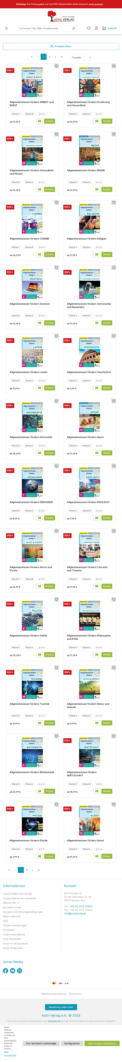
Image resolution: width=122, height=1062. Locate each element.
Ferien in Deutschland (15, 943)
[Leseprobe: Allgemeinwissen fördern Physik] (39, 856)
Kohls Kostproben (13, 948)
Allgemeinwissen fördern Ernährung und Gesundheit (88, 104)
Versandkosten (54, 1021)
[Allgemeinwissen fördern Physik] (32, 820)
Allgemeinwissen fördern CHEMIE (29, 238)
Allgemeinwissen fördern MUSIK (86, 170)
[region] (61, 4)
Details (49, 121)
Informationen (14, 886)
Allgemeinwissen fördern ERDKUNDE (31, 502)
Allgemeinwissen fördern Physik (29, 840)
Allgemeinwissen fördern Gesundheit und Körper (32, 172)
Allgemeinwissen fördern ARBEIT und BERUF (32, 104)
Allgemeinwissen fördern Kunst (85, 840)
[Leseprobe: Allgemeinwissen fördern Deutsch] (39, 322)
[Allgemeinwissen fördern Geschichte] (89, 352)
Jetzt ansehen (96, 4)
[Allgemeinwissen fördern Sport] (89, 417)
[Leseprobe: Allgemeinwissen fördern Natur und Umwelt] (96, 722)
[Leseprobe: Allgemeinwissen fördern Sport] (96, 452)
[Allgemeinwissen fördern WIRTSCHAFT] (89, 752)
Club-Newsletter (12, 938)
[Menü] (6, 28)
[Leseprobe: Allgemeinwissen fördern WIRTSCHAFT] (96, 791)
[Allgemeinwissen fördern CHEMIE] (32, 219)
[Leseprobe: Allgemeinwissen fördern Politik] (39, 654)
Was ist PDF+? (11, 902)
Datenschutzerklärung (53, 993)
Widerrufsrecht (11, 916)
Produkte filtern (63, 46)
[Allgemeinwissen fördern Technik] (32, 684)
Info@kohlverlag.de (75, 913)
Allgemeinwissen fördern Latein (28, 372)
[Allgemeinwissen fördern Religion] (89, 219)
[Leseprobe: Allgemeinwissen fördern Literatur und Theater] (96, 586)
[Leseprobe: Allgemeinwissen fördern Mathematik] (39, 791)
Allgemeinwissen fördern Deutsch (30, 303)
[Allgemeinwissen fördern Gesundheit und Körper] (32, 150)
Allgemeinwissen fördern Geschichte (89, 372)
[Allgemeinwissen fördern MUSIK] (89, 150)
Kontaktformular (12, 907)
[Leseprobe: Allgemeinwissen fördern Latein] (39, 387)
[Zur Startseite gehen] (61, 16)
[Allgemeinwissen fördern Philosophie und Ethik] (89, 616)
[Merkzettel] (89, 28)
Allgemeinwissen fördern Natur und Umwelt (88, 705)
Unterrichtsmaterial (14, 934)
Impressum (75, 993)
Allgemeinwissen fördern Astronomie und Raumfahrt (89, 305)
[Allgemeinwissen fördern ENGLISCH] (89, 482)
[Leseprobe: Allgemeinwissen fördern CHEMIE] (39, 254)
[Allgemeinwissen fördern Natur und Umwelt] (89, 684)
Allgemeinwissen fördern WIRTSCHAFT (82, 774)
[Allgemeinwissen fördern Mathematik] (32, 752)
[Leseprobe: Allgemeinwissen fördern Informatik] (39, 452)
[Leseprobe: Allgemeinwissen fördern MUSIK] (96, 189)
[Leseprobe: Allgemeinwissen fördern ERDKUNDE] (39, 517)
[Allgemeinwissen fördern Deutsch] (32, 284)
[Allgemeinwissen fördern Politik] (32, 616)
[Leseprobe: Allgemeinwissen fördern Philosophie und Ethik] (96, 654)
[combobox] (44, 28)
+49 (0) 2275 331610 (81, 906)
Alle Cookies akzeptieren (102, 1043)
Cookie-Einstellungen (15, 925)
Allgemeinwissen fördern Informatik (31, 437)
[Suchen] (73, 28)
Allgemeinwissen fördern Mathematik (32, 772)
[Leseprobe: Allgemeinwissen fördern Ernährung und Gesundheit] (96, 121)
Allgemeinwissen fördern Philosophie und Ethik (89, 637)
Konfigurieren (72, 1043)
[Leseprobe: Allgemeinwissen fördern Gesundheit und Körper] (39, 189)
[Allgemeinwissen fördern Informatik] (32, 417)
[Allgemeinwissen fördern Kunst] (89, 820)
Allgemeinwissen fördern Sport (85, 437)
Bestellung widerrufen (61, 1007)
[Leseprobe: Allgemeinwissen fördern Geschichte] (96, 387)
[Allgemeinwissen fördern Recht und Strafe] (32, 547)
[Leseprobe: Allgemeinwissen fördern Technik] (39, 722)
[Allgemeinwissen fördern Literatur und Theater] (89, 547)
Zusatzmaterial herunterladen (19, 898)
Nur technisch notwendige (41, 1043)
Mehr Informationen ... (10, 1055)
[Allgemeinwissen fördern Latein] (32, 352)
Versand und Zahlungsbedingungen (23, 911)
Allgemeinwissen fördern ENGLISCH (88, 502)
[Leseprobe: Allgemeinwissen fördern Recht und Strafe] (39, 586)
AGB (5, 920)
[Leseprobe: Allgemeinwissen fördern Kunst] (96, 856)
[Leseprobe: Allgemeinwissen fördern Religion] (96, 254)
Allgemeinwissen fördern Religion (86, 238)
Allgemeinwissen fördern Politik (28, 635)
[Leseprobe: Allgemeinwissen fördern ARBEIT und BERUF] (39, 121)
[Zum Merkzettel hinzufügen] (56, 66)
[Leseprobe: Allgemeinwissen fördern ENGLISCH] (96, 517)
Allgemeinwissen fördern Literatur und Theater (87, 569)
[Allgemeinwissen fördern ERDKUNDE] (32, 482)
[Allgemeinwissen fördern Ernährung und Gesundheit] (89, 82)
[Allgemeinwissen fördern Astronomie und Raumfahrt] (89, 284)
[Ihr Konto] (96, 28)
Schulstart (9, 929)
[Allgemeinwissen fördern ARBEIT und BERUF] (32, 82)
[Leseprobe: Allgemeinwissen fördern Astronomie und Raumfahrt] (96, 322)
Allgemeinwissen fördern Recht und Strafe (31, 569)
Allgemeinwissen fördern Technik (29, 703)
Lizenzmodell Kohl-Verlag (17, 893)
